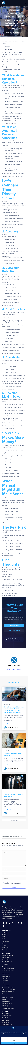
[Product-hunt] (21, 923)
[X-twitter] (15, 923)
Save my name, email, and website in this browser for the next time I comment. (14, 882)
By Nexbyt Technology (13, 727)
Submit (14, 887)
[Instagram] (12, 923)
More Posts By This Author (14, 669)
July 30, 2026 (7, 750)
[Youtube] (9, 923)
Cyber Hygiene (21, 688)
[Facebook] (3, 923)
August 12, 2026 (7, 704)
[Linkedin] (6, 923)
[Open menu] (25, 2)
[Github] (18, 923)
